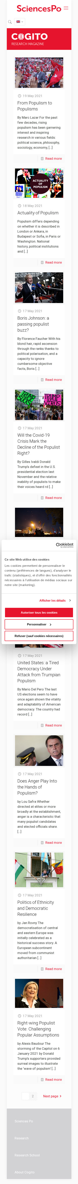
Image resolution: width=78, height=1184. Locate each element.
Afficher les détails (52, 600)
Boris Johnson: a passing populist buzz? (33, 324)
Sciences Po (24, 1121)
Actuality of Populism (38, 212)
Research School (27, 1155)
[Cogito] (39, 8)
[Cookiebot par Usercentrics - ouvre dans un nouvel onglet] (56, 545)
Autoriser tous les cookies (39, 612)
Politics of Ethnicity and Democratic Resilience (35, 908)
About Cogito (25, 1172)
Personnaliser (36, 624)
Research (22, 1138)
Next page (50, 1096)
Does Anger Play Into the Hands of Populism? (37, 787)
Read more (53, 159)
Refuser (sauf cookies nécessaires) (39, 636)
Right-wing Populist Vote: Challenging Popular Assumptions (38, 1029)
